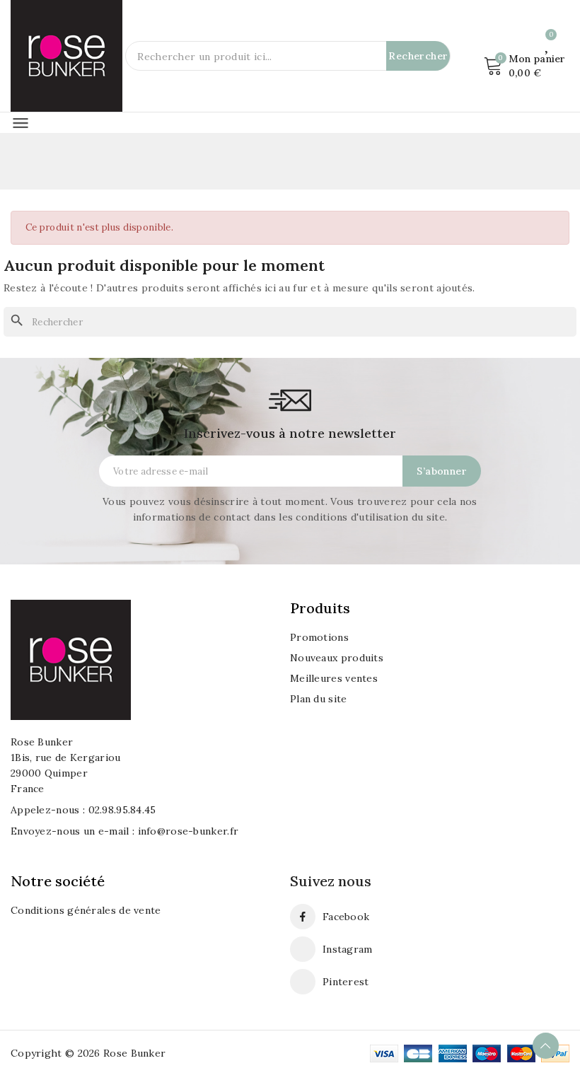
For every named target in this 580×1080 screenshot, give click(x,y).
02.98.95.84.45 (122, 809)
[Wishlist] (548, 44)
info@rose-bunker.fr (188, 831)
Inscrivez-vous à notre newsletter (290, 433)
